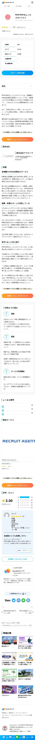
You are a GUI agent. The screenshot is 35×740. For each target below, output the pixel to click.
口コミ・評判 (7, 6)
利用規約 (4, 712)
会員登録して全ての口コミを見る (17, 559)
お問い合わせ (5, 717)
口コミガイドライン (17, 715)
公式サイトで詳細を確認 (17, 73)
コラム (29, 6)
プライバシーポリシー (21, 712)
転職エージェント (6, 31)
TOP (3, 622)
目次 (3, 86)
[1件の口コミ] (21, 27)
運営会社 (11, 712)
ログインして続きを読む (12, 539)
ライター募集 (28, 715)
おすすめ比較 (18, 6)
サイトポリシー (6, 715)
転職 (18, 623)
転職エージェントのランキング (17, 139)
